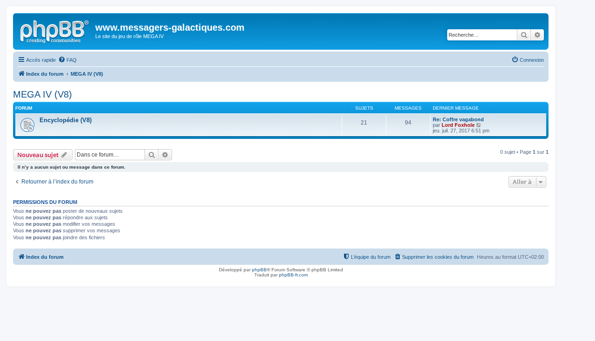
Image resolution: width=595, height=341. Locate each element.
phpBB (259, 269)
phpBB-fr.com (293, 274)
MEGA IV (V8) (42, 94)
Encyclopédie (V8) (66, 120)
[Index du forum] (55, 30)
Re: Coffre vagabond (458, 119)
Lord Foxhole (458, 125)
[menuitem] (67, 60)
